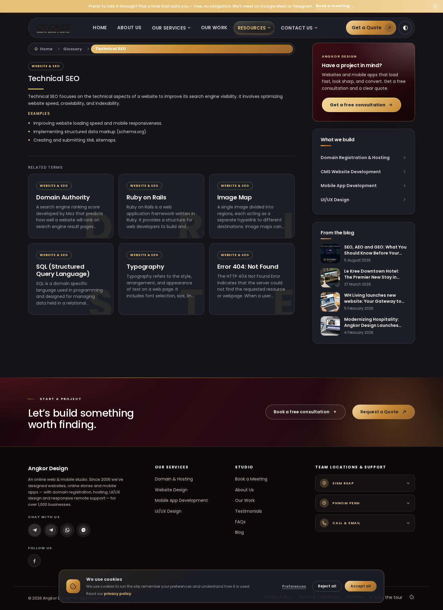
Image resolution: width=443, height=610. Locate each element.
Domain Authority (63, 197)
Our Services (169, 28)
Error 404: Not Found (247, 266)
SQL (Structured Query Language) (63, 270)
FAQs (240, 522)
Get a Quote (367, 27)
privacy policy (117, 593)
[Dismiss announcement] (435, 6)
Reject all (327, 586)
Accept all (360, 586)
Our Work (214, 27)
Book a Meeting (251, 479)
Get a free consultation (357, 105)
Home (100, 27)
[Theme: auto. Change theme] (405, 27)
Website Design (171, 490)
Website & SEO (46, 66)
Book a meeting (335, 6)
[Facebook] (34, 560)
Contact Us (297, 28)
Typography (145, 266)
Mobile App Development (181, 500)
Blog (239, 532)
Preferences (294, 586)
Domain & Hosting (174, 479)
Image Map (234, 197)
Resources (252, 28)
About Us (129, 27)
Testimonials (248, 511)
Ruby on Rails (146, 197)
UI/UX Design (168, 511)
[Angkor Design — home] (54, 28)
